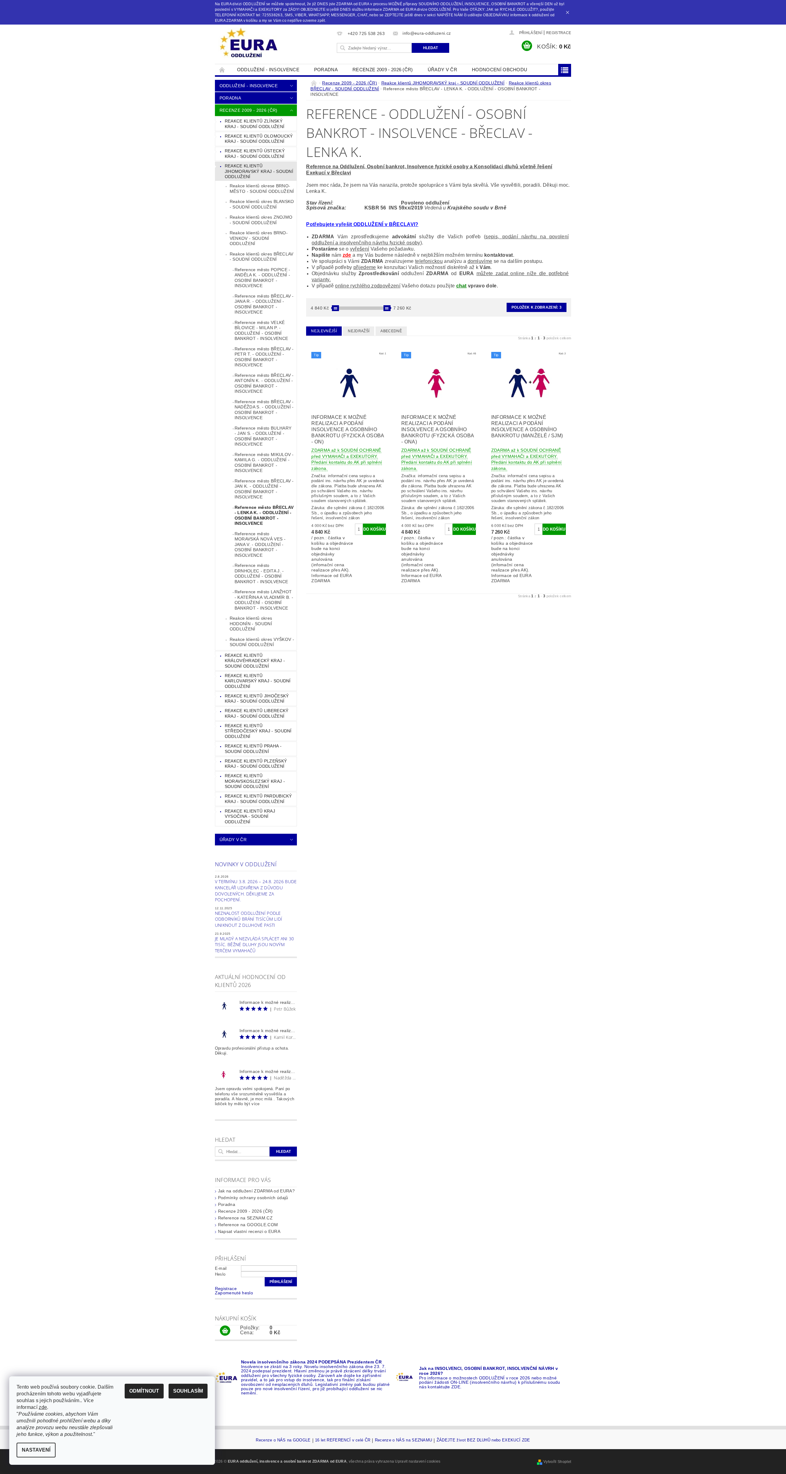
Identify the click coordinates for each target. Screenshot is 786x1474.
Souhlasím (188, 1391)
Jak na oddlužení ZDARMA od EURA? (256, 1190)
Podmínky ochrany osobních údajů (253, 1197)
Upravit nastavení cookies (417, 1461)
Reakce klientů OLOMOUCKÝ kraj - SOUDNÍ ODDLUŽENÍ (259, 139)
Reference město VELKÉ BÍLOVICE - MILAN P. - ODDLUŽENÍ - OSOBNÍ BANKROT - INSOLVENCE (261, 330)
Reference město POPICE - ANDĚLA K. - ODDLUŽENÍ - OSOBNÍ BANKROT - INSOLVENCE (262, 277)
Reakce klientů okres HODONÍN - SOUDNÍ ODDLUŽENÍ (251, 623)
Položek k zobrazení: (537, 307)
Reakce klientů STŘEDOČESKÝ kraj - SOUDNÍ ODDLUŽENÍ (258, 731)
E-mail (221, 1268)
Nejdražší (358, 331)
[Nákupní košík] (225, 1330)
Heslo (220, 1274)
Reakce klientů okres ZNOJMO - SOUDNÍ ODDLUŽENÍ (261, 220)
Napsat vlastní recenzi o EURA (249, 1231)
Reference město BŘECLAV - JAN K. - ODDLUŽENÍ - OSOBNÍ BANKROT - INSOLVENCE (264, 489)
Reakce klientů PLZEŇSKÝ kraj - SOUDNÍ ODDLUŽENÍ (256, 763)
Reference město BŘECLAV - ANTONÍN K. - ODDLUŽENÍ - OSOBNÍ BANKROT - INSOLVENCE (264, 383)
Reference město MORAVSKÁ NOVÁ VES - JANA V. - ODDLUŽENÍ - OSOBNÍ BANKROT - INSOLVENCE (260, 544)
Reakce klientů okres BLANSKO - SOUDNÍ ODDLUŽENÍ (262, 204)
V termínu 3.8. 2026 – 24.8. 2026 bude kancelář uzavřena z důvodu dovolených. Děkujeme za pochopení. (256, 891)
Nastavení (36, 1450)
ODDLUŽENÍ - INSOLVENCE (268, 69)
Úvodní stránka (222, 69)
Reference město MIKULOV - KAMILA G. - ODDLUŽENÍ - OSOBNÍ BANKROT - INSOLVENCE (264, 462)
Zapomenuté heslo (234, 1292)
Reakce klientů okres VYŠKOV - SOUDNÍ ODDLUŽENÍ (262, 642)
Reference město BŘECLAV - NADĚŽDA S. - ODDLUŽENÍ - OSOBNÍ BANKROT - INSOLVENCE (264, 409)
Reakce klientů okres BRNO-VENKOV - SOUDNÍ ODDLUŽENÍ (259, 238)
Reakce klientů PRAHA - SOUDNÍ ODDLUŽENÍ (253, 748)
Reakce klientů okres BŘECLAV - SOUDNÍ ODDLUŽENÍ (262, 257)
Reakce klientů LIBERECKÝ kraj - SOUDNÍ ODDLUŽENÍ (257, 713)
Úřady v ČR (442, 69)
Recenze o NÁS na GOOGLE (283, 1440)
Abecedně (391, 331)
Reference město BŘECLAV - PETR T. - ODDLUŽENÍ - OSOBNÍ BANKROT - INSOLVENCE (264, 357)
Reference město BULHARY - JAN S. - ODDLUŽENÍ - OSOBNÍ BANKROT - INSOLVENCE (263, 436)
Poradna (326, 69)
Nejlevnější (324, 331)
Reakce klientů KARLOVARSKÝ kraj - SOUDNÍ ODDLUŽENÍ (258, 681)
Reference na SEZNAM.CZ (245, 1217)
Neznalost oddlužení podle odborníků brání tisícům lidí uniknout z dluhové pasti (248, 919)
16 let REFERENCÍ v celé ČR (342, 1440)
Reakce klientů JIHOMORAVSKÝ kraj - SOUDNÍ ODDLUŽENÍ (259, 171)
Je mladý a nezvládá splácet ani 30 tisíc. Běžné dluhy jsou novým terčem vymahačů (254, 944)
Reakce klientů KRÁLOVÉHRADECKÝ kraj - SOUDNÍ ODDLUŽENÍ (255, 661)
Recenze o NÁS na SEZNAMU (403, 1440)
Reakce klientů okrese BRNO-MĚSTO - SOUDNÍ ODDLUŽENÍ (262, 188)
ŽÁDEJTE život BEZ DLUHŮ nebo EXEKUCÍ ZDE (483, 1440)
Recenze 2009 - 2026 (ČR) (382, 69)
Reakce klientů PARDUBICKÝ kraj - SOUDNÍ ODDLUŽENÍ (258, 799)
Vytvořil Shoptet (557, 1462)
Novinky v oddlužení (246, 864)
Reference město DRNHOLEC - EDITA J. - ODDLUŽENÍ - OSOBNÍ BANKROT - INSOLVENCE (261, 573)
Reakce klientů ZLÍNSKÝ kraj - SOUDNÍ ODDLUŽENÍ (254, 124)
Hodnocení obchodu (499, 69)
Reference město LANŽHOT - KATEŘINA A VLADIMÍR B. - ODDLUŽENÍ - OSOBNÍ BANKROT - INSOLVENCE (264, 599)
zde (347, 255)
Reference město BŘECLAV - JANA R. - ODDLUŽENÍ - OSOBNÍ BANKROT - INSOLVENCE (264, 304)
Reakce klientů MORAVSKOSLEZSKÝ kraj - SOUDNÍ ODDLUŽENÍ (255, 781)
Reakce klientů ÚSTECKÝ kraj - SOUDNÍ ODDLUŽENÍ (255, 153)
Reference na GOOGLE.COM (248, 1224)
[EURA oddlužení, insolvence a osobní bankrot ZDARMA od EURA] (248, 43)
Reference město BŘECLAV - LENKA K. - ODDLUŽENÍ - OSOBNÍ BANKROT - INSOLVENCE (264, 515)
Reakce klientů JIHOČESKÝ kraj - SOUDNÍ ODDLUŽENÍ (257, 698)
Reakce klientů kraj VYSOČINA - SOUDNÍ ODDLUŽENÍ (250, 816)
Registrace (558, 33)
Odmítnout (144, 1391)
